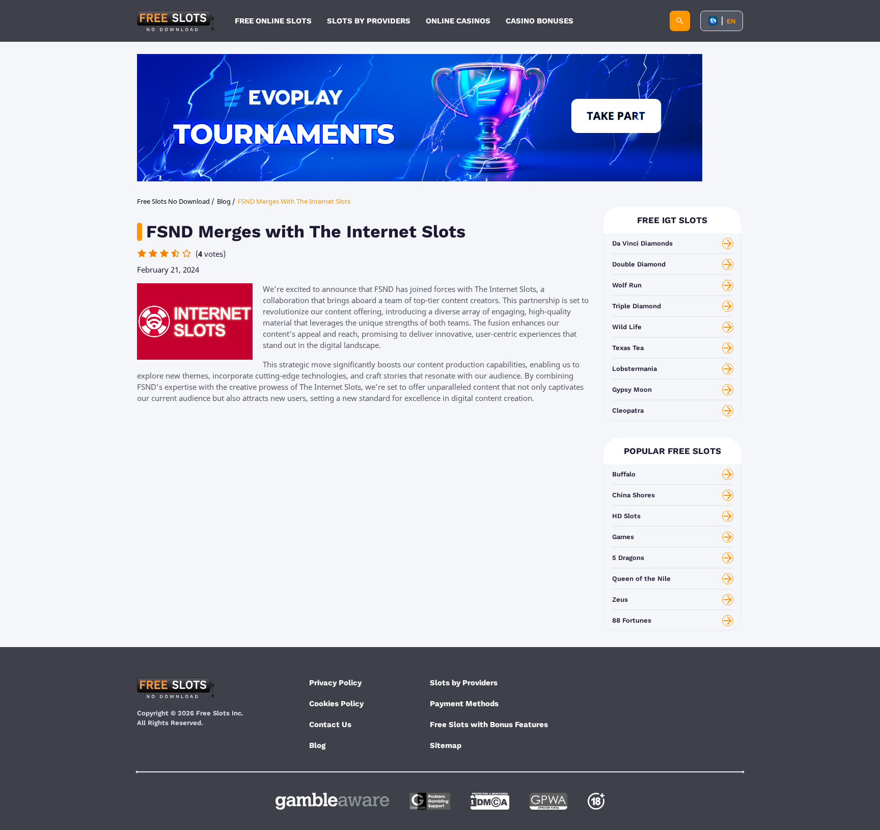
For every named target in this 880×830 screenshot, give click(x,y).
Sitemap (445, 745)
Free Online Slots (273, 20)
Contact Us (330, 724)
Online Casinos (458, 20)
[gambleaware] (332, 801)
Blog (317, 745)
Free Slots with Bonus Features (489, 724)
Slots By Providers (368, 20)
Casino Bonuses (539, 20)
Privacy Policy (335, 682)
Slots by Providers (464, 682)
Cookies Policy (336, 703)
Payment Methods (464, 703)
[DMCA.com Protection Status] (490, 801)
